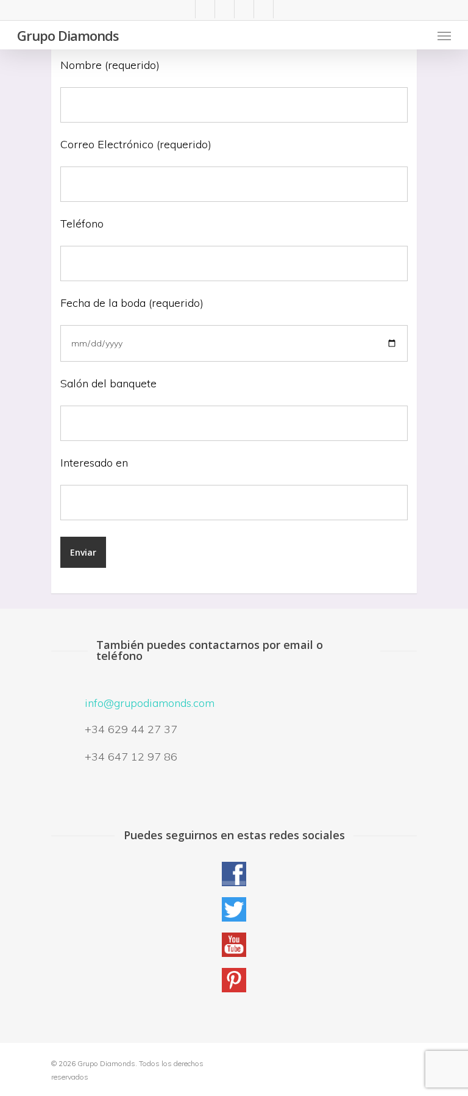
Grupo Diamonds (68, 35)
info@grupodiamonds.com (149, 703)
